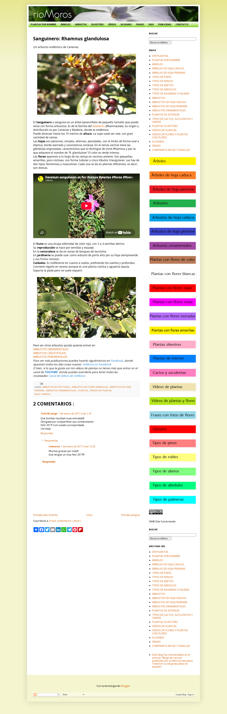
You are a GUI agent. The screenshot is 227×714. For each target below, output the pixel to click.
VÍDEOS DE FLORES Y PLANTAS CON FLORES (170, 136)
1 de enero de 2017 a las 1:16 (74, 413)
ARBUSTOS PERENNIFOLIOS (50, 357)
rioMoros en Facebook (96, 364)
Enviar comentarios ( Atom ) (65, 521)
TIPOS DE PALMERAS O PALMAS (170, 93)
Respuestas (51, 440)
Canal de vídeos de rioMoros (67, 376)
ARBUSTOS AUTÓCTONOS (56, 386)
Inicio (89, 515)
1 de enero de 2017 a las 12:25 (78, 446)
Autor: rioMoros (42, 394)
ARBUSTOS (81, 24)
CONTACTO (182, 24)
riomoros (54, 446)
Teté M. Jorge (49, 413)
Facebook (117, 360)
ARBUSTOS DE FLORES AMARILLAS (90, 386)
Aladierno (99, 126)
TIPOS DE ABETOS (162, 85)
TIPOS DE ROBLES (162, 81)
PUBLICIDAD (164, 24)
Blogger (125, 686)
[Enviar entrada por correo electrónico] (41, 383)
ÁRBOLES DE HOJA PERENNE (168, 72)
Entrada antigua (130, 515)
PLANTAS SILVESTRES (165, 126)
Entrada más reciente (45, 515)
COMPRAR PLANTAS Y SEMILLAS (171, 150)
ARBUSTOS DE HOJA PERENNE (169, 106)
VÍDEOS (112, 24)
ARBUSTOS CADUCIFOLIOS (49, 353)
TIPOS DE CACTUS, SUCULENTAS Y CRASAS (172, 120)
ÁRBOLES (65, 24)
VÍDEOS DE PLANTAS (101, 390)
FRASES (140, 24)
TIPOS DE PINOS (161, 77)
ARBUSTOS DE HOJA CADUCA (169, 102)
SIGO (151, 24)
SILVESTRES (97, 24)
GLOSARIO (126, 24)
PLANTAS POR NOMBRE (43, 24)
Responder (47, 433)
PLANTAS (83, 390)
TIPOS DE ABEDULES (164, 89)
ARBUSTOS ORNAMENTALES (50, 349)
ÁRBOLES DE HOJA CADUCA (168, 68)
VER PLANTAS (160, 56)
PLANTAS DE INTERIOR (165, 114)
